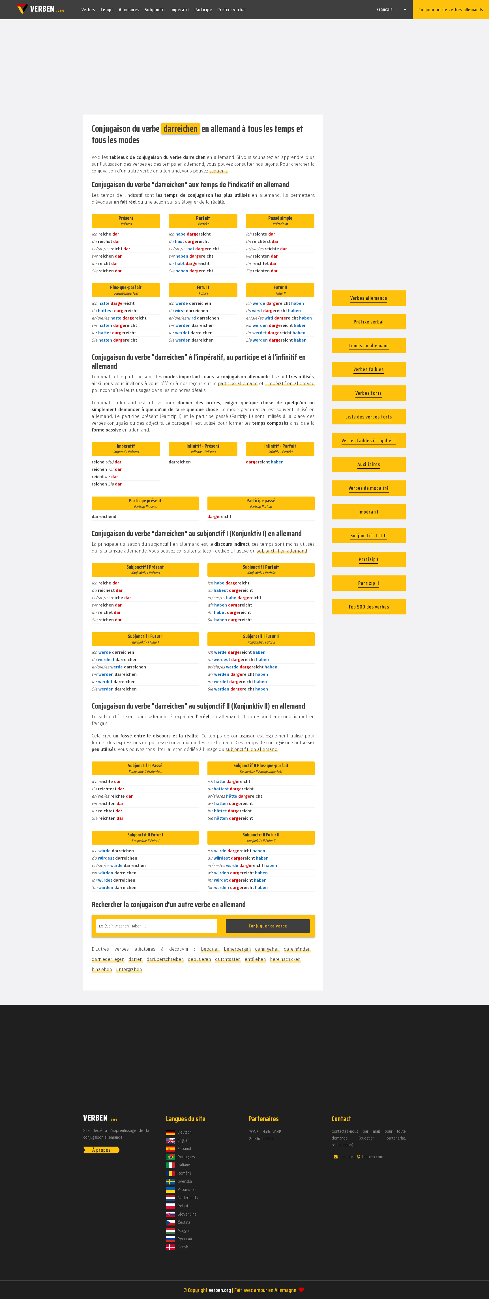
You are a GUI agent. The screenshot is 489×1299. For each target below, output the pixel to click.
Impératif (179, 9)
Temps (107, 9)
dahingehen (267, 949)
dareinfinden (297, 949)
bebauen (210, 949)
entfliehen (255, 959)
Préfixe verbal (231, 9)
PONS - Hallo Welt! (265, 1131)
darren (135, 959)
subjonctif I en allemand (282, 551)
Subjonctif (155, 9)
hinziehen (102, 969)
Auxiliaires (129, 9)
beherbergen (237, 949)
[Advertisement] (244, 67)
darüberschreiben (165, 959)
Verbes (88, 9)
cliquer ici (218, 171)
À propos (101, 1150)
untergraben (129, 969)
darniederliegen (108, 959)
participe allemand (238, 383)
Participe (203, 9)
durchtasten (228, 959)
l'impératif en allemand (290, 383)
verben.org (220, 1289)
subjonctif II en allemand (252, 749)
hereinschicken (285, 959)
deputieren (199, 959)
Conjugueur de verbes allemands (451, 9)
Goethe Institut (261, 1138)
